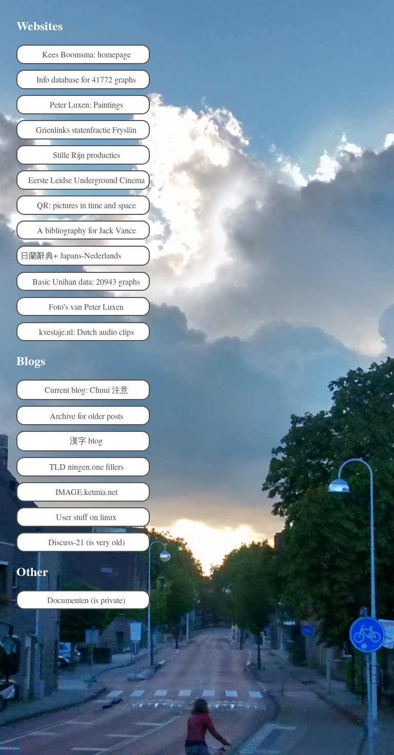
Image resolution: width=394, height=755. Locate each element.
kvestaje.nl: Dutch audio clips (86, 331)
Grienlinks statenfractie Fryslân (86, 129)
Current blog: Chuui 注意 (86, 389)
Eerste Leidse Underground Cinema (86, 179)
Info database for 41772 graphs (86, 79)
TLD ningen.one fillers (86, 466)
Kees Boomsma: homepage (86, 54)
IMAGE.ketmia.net (86, 491)
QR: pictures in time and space (86, 205)
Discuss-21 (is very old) (86, 542)
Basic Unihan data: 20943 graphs (86, 281)
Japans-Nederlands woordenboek (88, 255)
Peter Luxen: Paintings (86, 104)
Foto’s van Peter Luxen (86, 306)
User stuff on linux (86, 516)
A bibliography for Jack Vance (86, 230)
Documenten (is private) (86, 599)
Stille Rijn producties (86, 154)
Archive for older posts (86, 415)
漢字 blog (86, 440)
